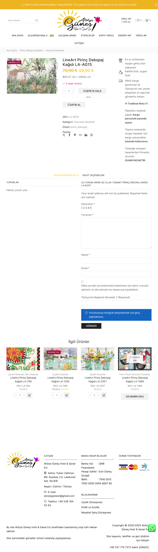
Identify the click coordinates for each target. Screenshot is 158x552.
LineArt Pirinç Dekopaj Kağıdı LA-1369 (135, 379)
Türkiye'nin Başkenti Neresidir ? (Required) (105, 297)
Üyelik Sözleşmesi (91, 502)
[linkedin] (86, 135)
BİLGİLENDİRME (89, 494)
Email (85, 268)
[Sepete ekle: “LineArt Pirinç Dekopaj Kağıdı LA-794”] (29, 395)
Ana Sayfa (17, 35)
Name (85, 254)
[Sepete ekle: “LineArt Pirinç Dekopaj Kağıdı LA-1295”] (67, 395)
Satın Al (75, 104)
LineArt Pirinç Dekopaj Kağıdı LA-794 (23, 379)
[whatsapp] (91, 135)
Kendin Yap (124, 35)
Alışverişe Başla (40, 35)
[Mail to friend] (80, 135)
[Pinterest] (75, 135)
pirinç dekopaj (79, 127)
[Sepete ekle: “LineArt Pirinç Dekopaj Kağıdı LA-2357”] (104, 395)
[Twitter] (65, 135)
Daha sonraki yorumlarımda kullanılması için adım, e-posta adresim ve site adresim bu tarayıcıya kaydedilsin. (114, 287)
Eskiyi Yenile (106, 35)
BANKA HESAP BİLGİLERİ (94, 455)
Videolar (141, 35)
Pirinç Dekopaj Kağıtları (31, 50)
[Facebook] (69, 135)
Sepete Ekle (93, 91)
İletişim (79, 43)
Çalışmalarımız (67, 35)
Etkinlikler (87, 35)
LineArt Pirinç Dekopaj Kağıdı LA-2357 (97, 379)
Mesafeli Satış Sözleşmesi (96, 512)
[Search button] (36, 20)
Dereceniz (88, 204)
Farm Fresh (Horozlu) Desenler (135, 374)
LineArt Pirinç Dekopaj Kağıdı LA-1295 (60, 379)
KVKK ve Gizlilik (90, 507)
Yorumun (87, 214)
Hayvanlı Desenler (55, 50)
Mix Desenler (31, 374)
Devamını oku (135, 396)
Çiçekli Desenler (16, 374)
